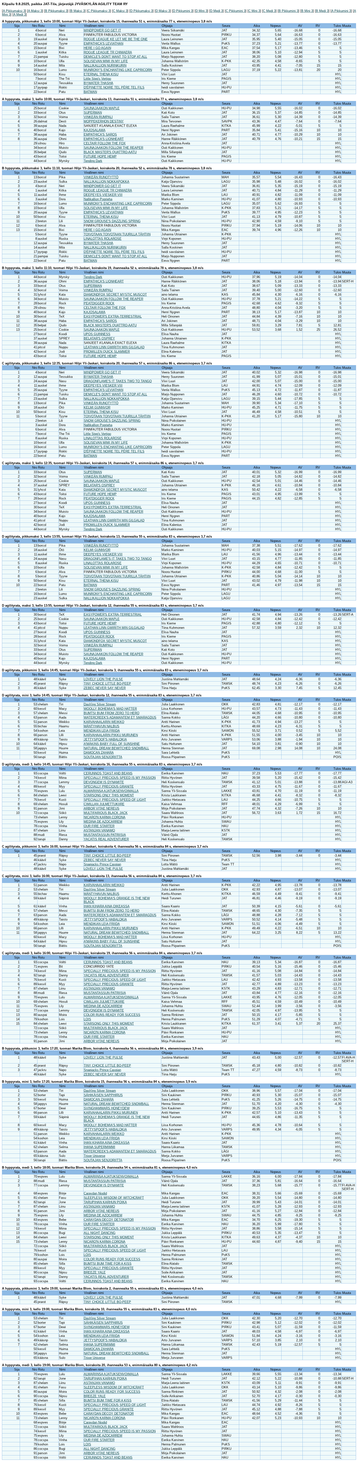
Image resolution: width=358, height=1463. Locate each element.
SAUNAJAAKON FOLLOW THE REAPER (113, 148)
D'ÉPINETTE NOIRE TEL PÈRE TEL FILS (114, 87)
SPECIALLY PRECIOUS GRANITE (109, 786)
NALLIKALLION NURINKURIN (105, 65)
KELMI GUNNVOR (97, 407)
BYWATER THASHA (98, 83)
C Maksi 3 (120, 11)
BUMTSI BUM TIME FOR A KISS (108, 1263)
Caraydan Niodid (95, 1193)
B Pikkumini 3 (288, 11)
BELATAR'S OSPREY (99, 338)
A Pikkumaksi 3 (14, 11)
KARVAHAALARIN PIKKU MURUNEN (111, 735)
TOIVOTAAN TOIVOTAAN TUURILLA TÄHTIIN (117, 234)
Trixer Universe (94, 1156)
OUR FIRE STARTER (99, 826)
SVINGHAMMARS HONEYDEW (107, 1108)
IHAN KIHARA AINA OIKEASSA (107, 906)
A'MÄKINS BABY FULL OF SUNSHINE (112, 744)
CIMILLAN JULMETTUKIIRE (104, 804)
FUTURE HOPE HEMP (100, 156)
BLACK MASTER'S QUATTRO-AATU (110, 152)
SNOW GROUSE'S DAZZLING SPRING (112, 221)
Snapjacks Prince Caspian (102, 864)
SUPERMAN (93, 112)
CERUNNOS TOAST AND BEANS (108, 773)
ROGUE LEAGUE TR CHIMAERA (108, 52)
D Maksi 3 (163, 11)
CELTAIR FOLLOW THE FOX (105, 143)
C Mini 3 (254, 11)
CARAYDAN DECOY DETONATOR (109, 1220)
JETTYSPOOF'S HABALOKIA (105, 739)
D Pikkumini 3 (183, 11)
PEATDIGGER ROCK (99, 303)
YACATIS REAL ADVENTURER (106, 839)
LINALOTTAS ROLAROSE (103, 238)
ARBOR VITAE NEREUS (101, 808)
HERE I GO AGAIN (97, 48)
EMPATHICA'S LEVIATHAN (103, 43)
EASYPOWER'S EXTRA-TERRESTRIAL (113, 316)
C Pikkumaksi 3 (99, 11)
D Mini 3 (201, 11)
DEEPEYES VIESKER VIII (103, 195)
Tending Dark (93, 161)
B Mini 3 (307, 11)
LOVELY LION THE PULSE (103, 679)
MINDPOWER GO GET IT (102, 30)
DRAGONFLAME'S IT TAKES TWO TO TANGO (118, 381)
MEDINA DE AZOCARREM (103, 821)
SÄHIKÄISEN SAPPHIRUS (103, 1095)
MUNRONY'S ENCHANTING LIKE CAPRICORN (118, 70)
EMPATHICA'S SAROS (100, 134)
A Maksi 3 (35, 11)
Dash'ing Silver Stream (100, 704)
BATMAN (90, 92)
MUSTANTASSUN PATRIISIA (105, 835)
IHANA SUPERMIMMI (99, 1147)
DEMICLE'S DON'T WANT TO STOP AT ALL (115, 57)
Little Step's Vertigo (97, 78)
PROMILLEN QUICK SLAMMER (107, 351)
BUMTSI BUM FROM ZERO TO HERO (111, 713)
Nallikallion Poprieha (98, 199)
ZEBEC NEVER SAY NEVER (105, 688)
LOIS (87, 1019)
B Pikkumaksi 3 (56, 11)
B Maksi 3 (77, 11)
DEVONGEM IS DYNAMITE (104, 782)
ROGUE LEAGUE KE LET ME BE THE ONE (116, 39)
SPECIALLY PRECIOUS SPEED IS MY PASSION (120, 778)
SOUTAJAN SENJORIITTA (103, 757)
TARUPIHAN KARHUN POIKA (105, 1202)
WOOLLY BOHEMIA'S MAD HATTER (110, 709)
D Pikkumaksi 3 (141, 11)
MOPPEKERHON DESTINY (104, 121)
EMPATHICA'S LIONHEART (104, 139)
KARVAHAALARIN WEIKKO (104, 722)
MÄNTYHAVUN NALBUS (101, 726)
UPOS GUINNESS (97, 334)
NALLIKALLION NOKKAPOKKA (106, 181)
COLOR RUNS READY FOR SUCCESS (112, 1015)
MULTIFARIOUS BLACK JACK (106, 813)
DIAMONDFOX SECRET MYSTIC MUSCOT (115, 294)
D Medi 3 (216, 11)
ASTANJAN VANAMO (99, 830)
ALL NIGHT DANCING (99, 1233)
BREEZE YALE (95, 1272)
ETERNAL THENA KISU (101, 74)
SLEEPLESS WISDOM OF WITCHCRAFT (114, 1198)
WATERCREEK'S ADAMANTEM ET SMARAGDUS (120, 717)
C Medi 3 (269, 11)
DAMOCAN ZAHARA (99, 752)
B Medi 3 (322, 11)
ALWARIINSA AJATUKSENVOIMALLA (111, 791)
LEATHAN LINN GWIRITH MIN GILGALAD (114, 347)
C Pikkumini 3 (235, 11)
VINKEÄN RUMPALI (98, 117)
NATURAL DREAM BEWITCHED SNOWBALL (116, 748)
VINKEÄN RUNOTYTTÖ (101, 177)
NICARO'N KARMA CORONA (104, 817)
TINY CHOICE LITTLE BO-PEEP (107, 683)
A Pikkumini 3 (341, 11)
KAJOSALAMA (94, 130)
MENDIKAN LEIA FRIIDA (102, 730)
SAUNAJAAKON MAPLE (102, 108)
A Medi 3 (19, 14)
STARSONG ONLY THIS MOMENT (109, 795)
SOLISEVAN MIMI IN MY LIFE (106, 61)
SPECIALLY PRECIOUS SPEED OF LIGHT (115, 800)
